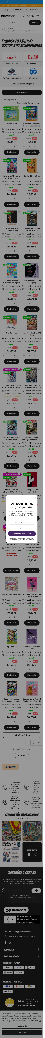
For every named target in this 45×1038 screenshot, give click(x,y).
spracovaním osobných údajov (17, 539)
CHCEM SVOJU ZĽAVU (22, 534)
